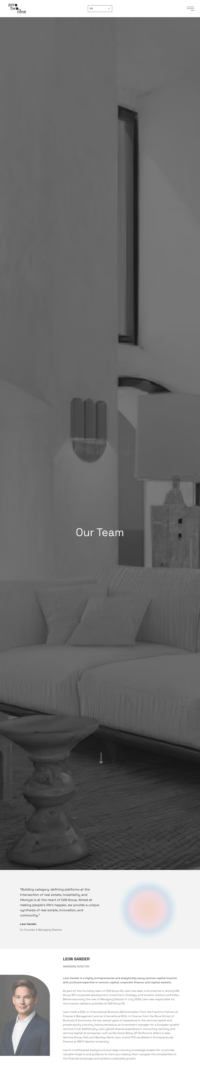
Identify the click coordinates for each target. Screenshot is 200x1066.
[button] (190, 8)
